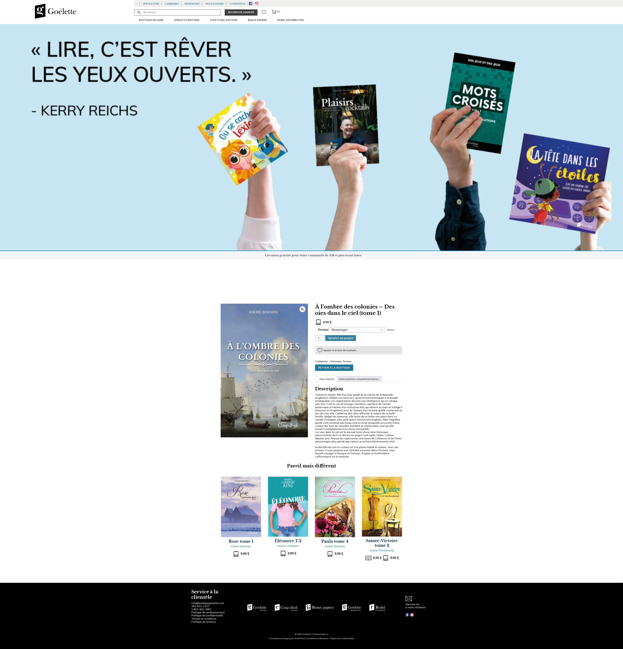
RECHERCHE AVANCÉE (241, 12)
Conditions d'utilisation (317, 638)
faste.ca (324, 634)
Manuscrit (192, 4)
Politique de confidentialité (207, 615)
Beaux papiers (257, 20)
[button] (302, 309)
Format (323, 329)
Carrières (172, 4)
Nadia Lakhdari (288, 546)
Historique (336, 361)
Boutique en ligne (151, 20)
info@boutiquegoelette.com (207, 603)
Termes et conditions (203, 618)
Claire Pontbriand (382, 550)
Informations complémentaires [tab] (359, 379)
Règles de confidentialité (342, 638)
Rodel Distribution (290, 20)
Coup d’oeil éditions (223, 20)
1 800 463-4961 (201, 609)
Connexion (237, 4)
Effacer (391, 330)
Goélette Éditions (186, 20)
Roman (347, 361)
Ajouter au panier (340, 338)
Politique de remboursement (208, 612)
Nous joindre (215, 4)
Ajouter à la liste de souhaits (339, 350)
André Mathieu (241, 546)
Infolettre (151, 4)
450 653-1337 (200, 606)
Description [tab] (327, 379)
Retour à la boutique (334, 367)
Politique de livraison (203, 621)
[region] (42, 624)
